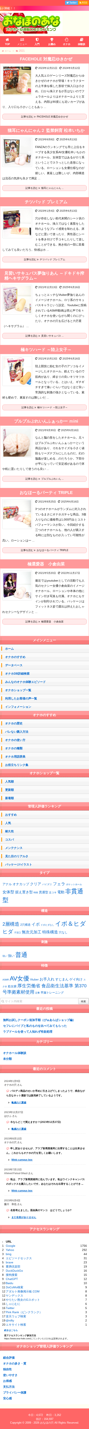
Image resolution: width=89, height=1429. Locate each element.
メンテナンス (14, 847)
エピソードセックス (19, 1258)
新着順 (9, 798)
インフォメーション (18, 706)
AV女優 (19, 978)
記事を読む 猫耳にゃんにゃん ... (44, 188)
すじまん (62, 979)
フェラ (59, 883)
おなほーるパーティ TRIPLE (46, 492)
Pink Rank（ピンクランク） (24, 1312)
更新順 (9, 789)
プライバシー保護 (14, 1392)
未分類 (7, 1058)
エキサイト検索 (16, 1324)
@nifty (10, 1320)
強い (11, 955)
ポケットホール (74, 884)
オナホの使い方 (15, 739)
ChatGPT (12, 1279)
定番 (37, 992)
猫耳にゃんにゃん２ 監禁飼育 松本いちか (46, 130)
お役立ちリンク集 (16, 764)
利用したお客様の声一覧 (21, 698)
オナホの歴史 (14, 723)
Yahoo (10, 1250)
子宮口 (17, 932)
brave (9, 1262)
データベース (14, 665)
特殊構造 (50, 932)
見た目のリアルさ (16, 856)
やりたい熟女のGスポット (23, 1299)
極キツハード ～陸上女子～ (46, 349)
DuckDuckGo (14, 1270)
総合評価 (9, 1357)
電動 (60, 892)
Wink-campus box (21, 1159)
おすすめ (11, 814)
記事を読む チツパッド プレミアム (44, 259)
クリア (35, 884)
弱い (4, 956)
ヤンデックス (14, 1295)
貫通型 (43, 892)
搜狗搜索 (11, 1274)
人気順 (9, 781)
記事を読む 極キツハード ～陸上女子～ (45, 407)
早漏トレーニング (52, 992)
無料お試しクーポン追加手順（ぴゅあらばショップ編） (39, 1020)
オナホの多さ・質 (14, 1363)
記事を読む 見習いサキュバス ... (44, 335)
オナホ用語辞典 (15, 756)
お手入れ (47, 979)
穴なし (63, 932)
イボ (35, 924)
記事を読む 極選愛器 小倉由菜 (44, 621)
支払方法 (9, 1386)
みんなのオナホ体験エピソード (25, 681)
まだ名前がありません (23, 1217)
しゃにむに (13, 1304)
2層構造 (10, 924)
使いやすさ (10, 1375)
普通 (21, 954)
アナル (7, 884)
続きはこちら (11, 1330)
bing (8, 1254)
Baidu (9, 1283)
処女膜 (12, 986)
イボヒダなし (47, 925)
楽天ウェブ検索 (16, 1316)
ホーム (9, 648)
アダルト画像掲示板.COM (23, 1291)
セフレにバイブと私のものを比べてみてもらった (35, 1025)
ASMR (5, 979)
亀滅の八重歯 (18, 1102)
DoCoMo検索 (14, 1287)
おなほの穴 (47, 1422)
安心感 (7, 1398)
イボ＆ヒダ (70, 923)
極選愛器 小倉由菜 (46, 564)
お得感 (7, 1381)
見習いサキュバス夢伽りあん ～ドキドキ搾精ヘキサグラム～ (44, 275)
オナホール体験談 (14, 1053)
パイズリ (47, 884)
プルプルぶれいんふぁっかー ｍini (46, 421)
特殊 (36, 892)
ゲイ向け (76, 979)
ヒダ (7, 931)
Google (10, 1245)
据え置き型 (24, 892)
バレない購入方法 (16, 731)
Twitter (10, 1308)
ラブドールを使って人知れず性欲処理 (27, 1031)
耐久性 (9, 831)
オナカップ (21, 884)
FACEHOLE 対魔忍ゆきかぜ (46, 59)
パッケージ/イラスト (18, 864)
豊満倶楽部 (13, 1266)
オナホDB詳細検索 (17, 673)
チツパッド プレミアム (46, 201)
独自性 (7, 1369)
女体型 (8, 892)
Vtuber (34, 979)
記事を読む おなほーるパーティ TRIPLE (44, 550)
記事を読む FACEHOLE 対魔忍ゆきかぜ (44, 116)
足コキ (53, 892)
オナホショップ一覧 (18, 690)
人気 (8, 822)
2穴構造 (25, 924)
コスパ (9, 839)
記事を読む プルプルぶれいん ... (44, 478)
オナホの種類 (14, 748)
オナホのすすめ (15, 656)
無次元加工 (31, 932)
